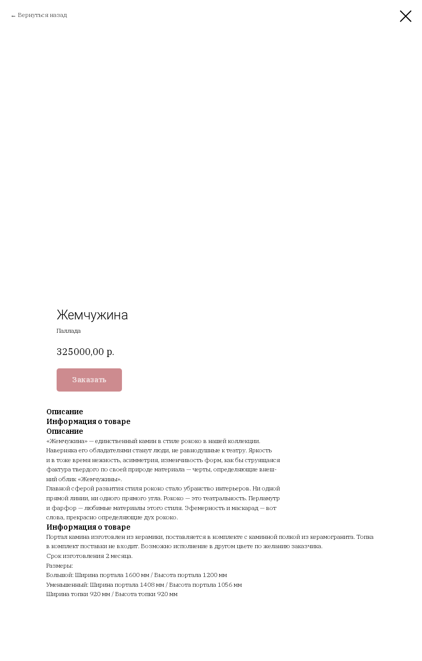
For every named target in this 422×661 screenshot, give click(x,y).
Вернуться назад (42, 15)
